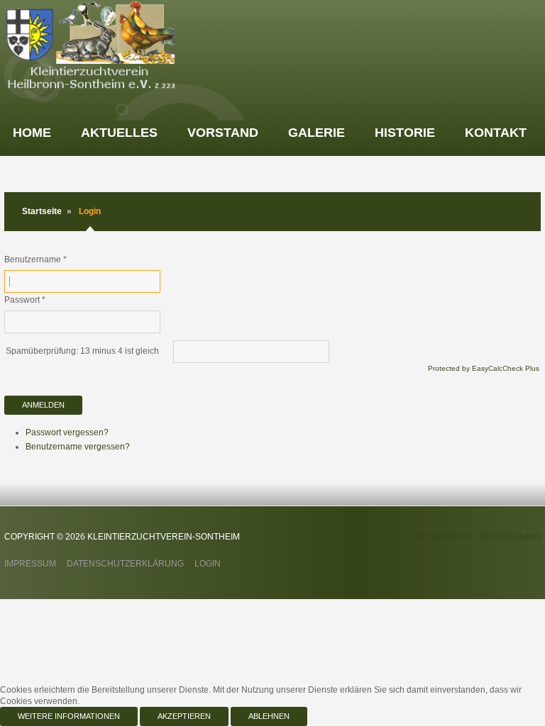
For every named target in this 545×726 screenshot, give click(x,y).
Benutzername (35, 259)
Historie (405, 132)
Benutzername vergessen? (78, 447)
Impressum (30, 564)
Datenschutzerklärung (125, 564)
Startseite (42, 211)
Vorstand (222, 132)
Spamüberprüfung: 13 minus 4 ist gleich (82, 351)
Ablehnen (269, 716)
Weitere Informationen (69, 716)
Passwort (24, 300)
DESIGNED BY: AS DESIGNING (478, 537)
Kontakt (496, 132)
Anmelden (43, 405)
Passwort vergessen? (67, 432)
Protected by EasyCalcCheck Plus (483, 368)
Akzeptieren (184, 716)
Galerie (316, 132)
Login (207, 564)
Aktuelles (119, 132)
